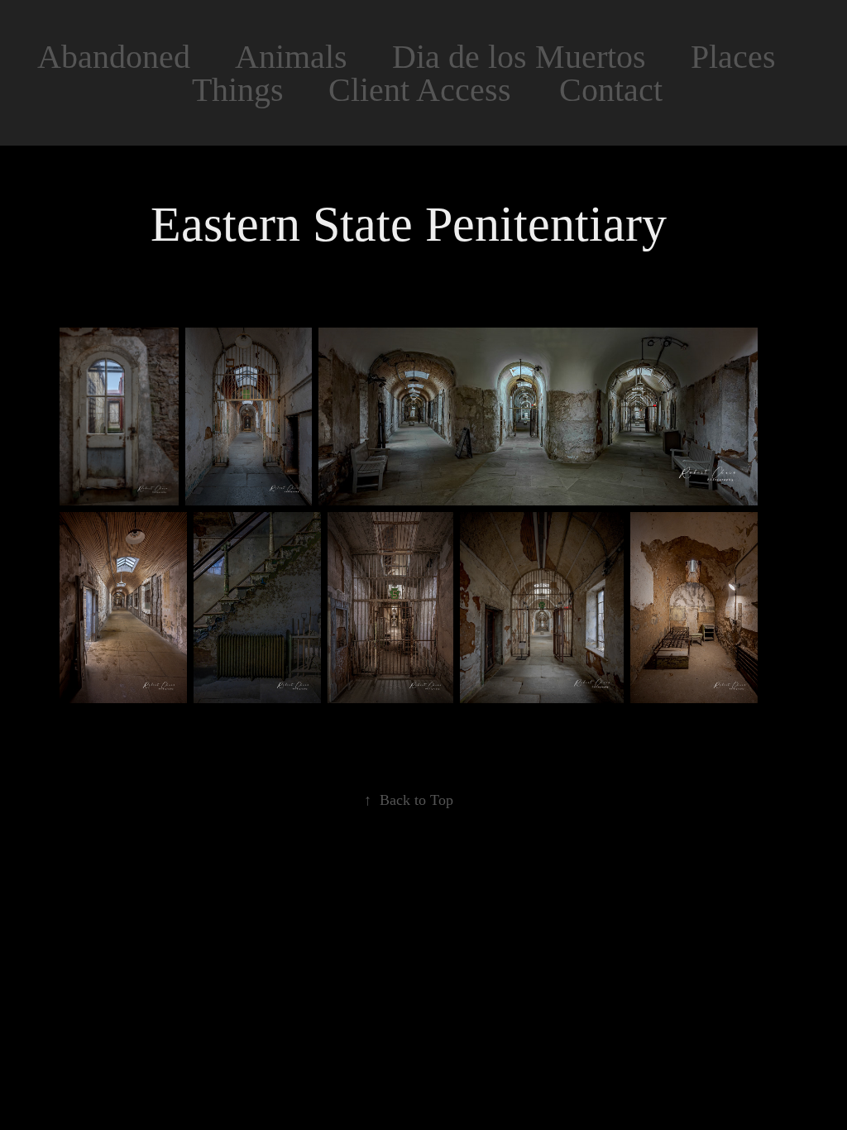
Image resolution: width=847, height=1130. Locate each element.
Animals (291, 56)
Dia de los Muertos (519, 56)
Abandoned (113, 56)
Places (733, 56)
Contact (611, 89)
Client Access (419, 89)
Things (238, 89)
